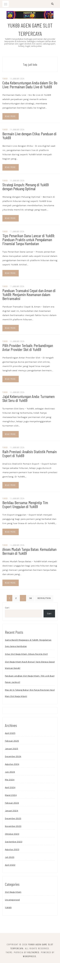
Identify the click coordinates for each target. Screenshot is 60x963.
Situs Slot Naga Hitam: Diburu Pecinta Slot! (26, 654)
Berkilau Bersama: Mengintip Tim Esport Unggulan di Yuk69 (25, 504)
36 (30, 598)
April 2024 (10, 787)
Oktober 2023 (12, 834)
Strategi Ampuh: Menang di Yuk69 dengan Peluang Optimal (25, 186)
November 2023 (13, 826)
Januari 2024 (11, 811)
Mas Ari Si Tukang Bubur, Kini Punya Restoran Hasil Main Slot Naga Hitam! (30, 693)
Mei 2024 (9, 780)
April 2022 (10, 865)
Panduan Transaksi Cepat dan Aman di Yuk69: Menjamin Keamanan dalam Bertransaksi (29, 294)
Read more (10, 116)
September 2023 (13, 842)
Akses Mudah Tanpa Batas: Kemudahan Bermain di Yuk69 (29, 551)
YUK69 (5, 78)
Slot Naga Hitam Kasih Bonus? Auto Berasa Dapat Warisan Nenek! (30, 665)
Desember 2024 (13, 756)
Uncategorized (12, 900)
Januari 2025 (11, 748)
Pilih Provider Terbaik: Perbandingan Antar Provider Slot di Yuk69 (27, 347)
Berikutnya (44, 598)
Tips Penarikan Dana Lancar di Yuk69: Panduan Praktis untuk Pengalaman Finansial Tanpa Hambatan (28, 239)
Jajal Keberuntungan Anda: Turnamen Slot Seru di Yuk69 (28, 398)
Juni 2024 (10, 772)
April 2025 (10, 733)
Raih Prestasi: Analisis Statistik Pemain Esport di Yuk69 (29, 453)
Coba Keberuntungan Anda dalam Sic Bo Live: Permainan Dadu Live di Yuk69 (29, 84)
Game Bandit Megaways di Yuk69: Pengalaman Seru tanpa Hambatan (28, 643)
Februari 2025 (12, 741)
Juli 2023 (9, 857)
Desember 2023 (13, 818)
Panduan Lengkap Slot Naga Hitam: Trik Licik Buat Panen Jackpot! (29, 679)
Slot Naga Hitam (13, 892)
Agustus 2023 (12, 849)
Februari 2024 (12, 803)
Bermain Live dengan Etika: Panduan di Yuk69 (29, 135)
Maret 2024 (11, 795)
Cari (7, 607)
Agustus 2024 (12, 764)
